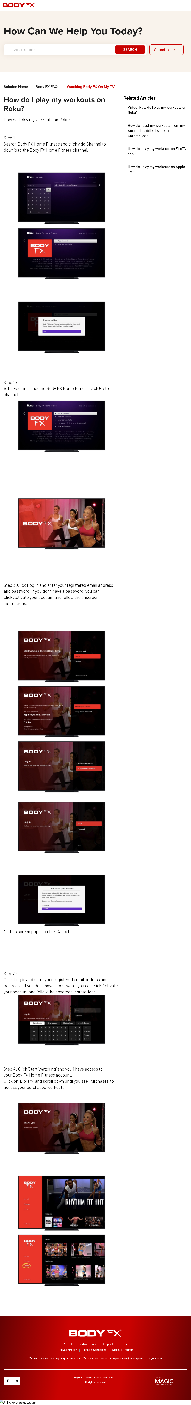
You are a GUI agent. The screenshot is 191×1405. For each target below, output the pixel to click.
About (68, 1344)
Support (107, 1344)
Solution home (16, 86)
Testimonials (87, 1344)
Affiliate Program (122, 1349)
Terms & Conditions (94, 1349)
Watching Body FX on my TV (91, 86)
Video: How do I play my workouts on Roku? (157, 110)
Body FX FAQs (47, 86)
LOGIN (123, 1344)
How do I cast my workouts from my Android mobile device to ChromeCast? (156, 130)
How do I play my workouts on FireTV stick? (157, 151)
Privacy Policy (68, 1349)
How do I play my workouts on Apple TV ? (156, 169)
